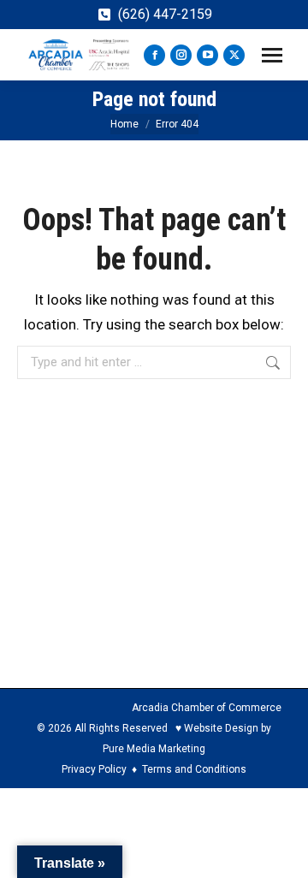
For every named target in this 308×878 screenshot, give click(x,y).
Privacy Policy (94, 769)
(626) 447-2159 (165, 14)
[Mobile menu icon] (272, 55)
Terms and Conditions (194, 769)
